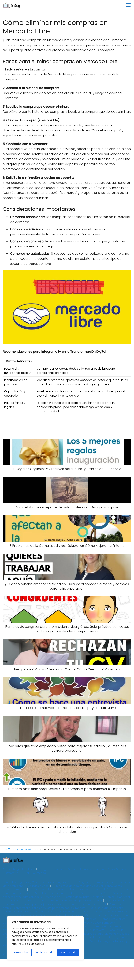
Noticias (59, 869)
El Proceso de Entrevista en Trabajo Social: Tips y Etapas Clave (63, 900)
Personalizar (21, 952)
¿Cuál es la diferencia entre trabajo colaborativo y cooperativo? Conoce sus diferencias (63, 909)
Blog (16, 869)
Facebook (28, 869)
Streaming (11, 873)
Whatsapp (39, 873)
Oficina (72, 869)
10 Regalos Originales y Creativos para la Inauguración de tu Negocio (46, 882)
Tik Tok (25, 873)
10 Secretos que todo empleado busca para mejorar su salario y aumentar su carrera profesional (64, 902)
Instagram (44, 869)
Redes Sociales (116, 869)
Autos (6, 869)
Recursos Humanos (92, 869)
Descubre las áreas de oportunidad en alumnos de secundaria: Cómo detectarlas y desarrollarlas (65, 913)
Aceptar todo (68, 952)
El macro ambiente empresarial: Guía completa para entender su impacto (62, 906)
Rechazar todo (44, 952)
